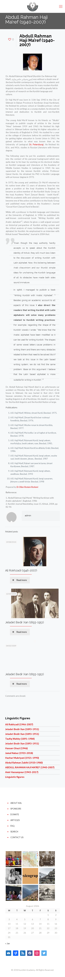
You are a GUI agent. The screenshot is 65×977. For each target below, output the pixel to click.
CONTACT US (17, 837)
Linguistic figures (14, 776)
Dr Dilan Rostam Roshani (27, 487)
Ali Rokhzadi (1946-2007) (21, 570)
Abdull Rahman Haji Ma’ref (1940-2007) (29, 767)
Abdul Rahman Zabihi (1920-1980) (24, 762)
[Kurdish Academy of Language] (32, 6)
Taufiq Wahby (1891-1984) (20, 738)
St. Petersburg (36, 144)
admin (28, 515)
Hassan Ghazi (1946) (16, 748)
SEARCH (14, 831)
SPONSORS (15, 808)
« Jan (7, 943)
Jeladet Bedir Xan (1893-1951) (24, 622)
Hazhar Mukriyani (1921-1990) (22, 757)
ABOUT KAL (16, 803)
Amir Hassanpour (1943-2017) (21, 772)
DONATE (14, 814)
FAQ (12, 826)
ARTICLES (15, 820)
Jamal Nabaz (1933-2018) (19, 753)
